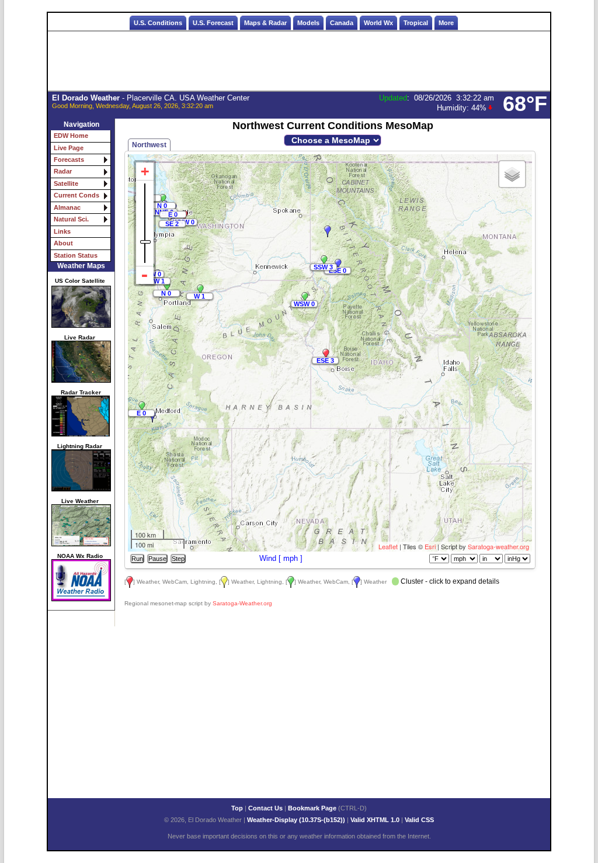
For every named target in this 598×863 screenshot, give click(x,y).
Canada (341, 22)
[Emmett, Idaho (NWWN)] (325, 355)
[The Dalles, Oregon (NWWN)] (200, 290)
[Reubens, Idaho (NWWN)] (324, 261)
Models (308, 22)
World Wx (378, 22)
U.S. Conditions (158, 22)
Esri (430, 546)
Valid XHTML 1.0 (374, 819)
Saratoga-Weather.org (242, 603)
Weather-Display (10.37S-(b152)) (297, 819)
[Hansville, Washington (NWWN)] (162, 200)
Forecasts (69, 159)
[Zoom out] (145, 275)
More (446, 22)
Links (62, 231)
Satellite (66, 183)
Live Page (69, 147)
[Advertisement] (299, 61)
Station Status (76, 255)
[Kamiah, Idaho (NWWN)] (338, 265)
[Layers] (512, 174)
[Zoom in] (145, 171)
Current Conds (76, 195)
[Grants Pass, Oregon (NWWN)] (141, 407)
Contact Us (265, 808)
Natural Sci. (71, 219)
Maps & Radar (265, 22)
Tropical (416, 22)
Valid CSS (419, 819)
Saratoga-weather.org (498, 546)
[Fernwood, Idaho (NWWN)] (327, 231)
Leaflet (388, 546)
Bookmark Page (312, 808)
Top (237, 808)
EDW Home (71, 135)
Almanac (67, 207)
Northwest (149, 145)
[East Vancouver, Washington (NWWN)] (167, 287)
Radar (63, 171)
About (63, 243)
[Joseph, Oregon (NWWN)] (304, 298)
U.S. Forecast (213, 22)
